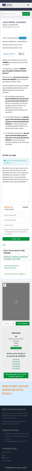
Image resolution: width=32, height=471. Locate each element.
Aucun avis (15, 27)
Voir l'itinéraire (22, 323)
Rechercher (26, 14)
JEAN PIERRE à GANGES (14, 22)
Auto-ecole (6, 452)
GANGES (6, 458)
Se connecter (6, 461)
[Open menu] (28, 5)
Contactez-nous (13, 424)
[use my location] (13, 323)
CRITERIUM (7, 257)
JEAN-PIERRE (16, 259)
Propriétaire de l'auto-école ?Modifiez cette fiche (16, 375)
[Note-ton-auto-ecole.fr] (7, 5)
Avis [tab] (22, 54)
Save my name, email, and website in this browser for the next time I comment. (17, 231)
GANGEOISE (15, 257)
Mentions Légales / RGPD (13, 441)
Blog (3, 455)
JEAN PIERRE (7, 259)
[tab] (16, 267)
